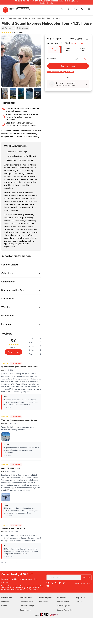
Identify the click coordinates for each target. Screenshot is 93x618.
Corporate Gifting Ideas (28, 606)
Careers (4, 606)
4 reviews (19, 32)
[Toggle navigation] (88, 9)
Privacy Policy (20, 588)
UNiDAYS (79, 602)
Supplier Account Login (66, 610)
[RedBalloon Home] (5, 10)
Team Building (25, 610)
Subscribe (5, 602)
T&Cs (11, 588)
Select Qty (51, 58)
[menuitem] (62, 9)
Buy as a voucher (68, 66)
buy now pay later (77, 43)
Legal (77, 583)
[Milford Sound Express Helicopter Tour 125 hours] (4, 93)
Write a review (13, 352)
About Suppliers (63, 602)
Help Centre (43, 602)
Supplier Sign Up (63, 606)
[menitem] (75, 8)
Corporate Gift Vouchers (29, 602)
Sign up (86, 577)
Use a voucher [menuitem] (23, 9)
